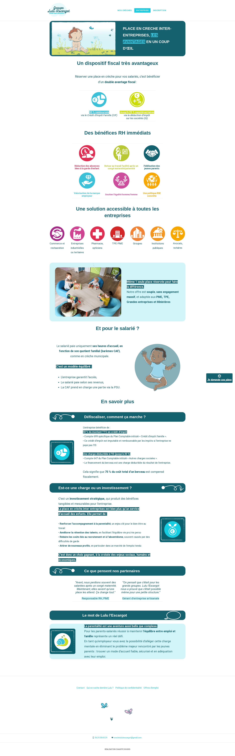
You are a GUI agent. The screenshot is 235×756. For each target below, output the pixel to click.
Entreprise (142, 10)
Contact (80, 687)
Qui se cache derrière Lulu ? (100, 687)
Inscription (159, 10)
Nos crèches (125, 10)
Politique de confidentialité (128, 687)
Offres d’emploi (151, 687)
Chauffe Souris (123, 749)
